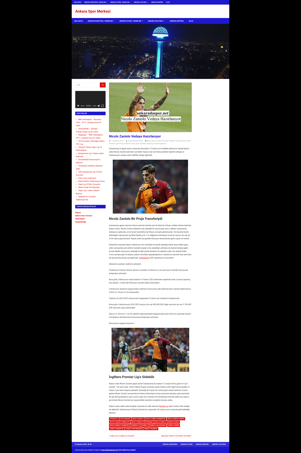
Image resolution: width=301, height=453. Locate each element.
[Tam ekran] (102, 106)
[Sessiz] (99, 106)
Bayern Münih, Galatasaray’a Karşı (91, 181)
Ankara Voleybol (140, 2)
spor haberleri (141, 143)
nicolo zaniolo (138, 419)
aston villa (114, 419)
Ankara (153, 141)
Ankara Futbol (187, 444)
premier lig (135, 425)
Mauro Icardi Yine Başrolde (88, 187)
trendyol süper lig (159, 143)
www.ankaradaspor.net (109, 450)
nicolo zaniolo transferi (119, 425)
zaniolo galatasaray (158, 425)
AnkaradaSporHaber (135, 141)
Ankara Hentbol (157, 2)
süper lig (150, 143)
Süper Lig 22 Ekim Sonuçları (89, 184)
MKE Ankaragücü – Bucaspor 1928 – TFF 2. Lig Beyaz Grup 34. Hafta (88, 122)
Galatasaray (144, 258)
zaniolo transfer (150, 429)
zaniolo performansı (134, 429)
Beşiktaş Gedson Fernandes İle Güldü (175, 436)
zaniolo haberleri (117, 429)
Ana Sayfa (77, 2)
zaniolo (145, 425)
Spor (133, 143)
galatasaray (125, 419)
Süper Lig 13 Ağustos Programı (122, 436)
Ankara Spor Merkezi (93, 11)
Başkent (172, 141)
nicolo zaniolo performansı (142, 422)
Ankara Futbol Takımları (119, 2)
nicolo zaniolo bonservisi (156, 419)
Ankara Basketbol (170, 444)
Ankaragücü (80, 219)
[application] (90, 99)
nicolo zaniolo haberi (176, 419)
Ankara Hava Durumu (83, 216)
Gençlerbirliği (80, 222)
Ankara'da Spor (162, 141)
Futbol (178, 141)
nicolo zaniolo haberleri (119, 422)
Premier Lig (163, 406)
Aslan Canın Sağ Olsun (87, 178)
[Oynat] (78, 106)
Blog (168, 2)
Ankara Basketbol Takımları (95, 2)
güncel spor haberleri (123, 143)
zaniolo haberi (173, 425)
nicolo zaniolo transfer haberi (167, 422)
